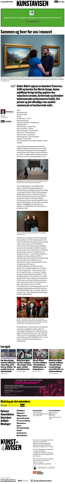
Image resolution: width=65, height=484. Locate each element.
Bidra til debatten (22, 435)
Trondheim (27, 204)
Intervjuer (6, 417)
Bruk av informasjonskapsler (23, 426)
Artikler (5, 420)
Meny (63, 2)
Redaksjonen (21, 410)
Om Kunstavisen (22, 433)
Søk (60, 2)
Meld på (22, 405)
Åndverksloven (21, 423)
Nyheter (5, 411)
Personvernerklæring (23, 420)
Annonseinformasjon (23, 418)
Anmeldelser (7, 414)
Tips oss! (56, 2)
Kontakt (19, 430)
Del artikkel (8, 121)
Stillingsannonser (22, 415)
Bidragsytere (21, 413)
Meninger (6, 423)
